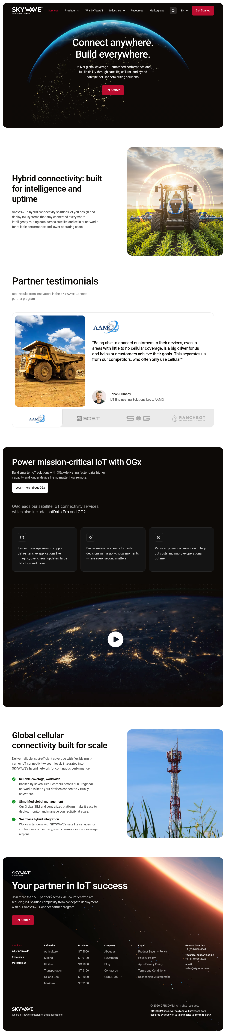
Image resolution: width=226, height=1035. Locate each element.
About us (109, 951)
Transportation (53, 970)
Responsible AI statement (154, 977)
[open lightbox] (113, 645)
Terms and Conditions (152, 970)
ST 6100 (83, 970)
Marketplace (157, 10)
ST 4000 (83, 951)
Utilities (48, 964)
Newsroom (111, 958)
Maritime (49, 983)
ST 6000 (83, 977)
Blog (107, 964)
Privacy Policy (147, 958)
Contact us (111, 970)
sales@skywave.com (197, 968)
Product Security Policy (152, 951)
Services (53, 10)
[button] (72, 11)
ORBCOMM (111, 977)
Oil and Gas (51, 977)
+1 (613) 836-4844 (195, 949)
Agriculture (51, 951)
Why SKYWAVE (94, 10)
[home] (27, 10)
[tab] (37, 418)
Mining (48, 958)
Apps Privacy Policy (150, 964)
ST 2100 (83, 983)
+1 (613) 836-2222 (195, 958)
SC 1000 (83, 964)
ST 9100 (83, 958)
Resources (137, 10)
